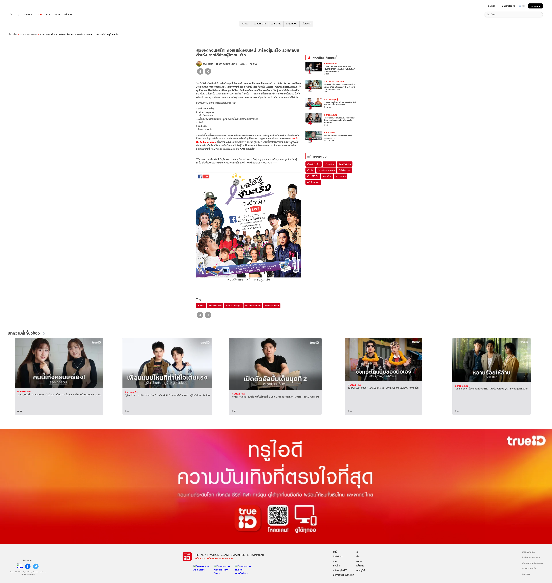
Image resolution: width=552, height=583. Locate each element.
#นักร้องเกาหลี (313, 182)
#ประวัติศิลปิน (312, 176)
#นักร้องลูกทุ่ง (344, 170)
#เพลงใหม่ (327, 176)
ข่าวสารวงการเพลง (28, 34)
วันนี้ (11, 14)
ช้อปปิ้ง (336, 565)
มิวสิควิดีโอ (276, 23)
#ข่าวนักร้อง (340, 176)
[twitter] (36, 566)
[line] (20, 566)
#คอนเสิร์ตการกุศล (233, 305)
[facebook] (28, 566)
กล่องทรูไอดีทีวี (340, 570)
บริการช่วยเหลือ (529, 568)
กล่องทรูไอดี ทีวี (508, 5)
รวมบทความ (260, 23)
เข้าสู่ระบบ (535, 6)
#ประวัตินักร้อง (345, 164)
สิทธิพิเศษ (28, 14)
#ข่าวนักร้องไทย (215, 305)
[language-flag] (520, 6)
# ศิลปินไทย (329, 132)
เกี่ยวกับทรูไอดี (528, 552)
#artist (201, 305)
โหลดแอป (492, 5)
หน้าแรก (245, 23)
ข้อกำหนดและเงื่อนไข (531, 557)
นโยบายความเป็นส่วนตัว (532, 563)
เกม (48, 14)
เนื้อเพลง (306, 23)
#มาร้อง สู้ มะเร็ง (272, 305)
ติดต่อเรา (526, 574)
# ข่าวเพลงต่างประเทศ (334, 81)
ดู (18, 14)
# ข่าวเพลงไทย (330, 63)
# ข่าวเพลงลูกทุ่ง (331, 99)
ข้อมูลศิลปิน (291, 23)
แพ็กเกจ (360, 565)
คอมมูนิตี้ (360, 570)
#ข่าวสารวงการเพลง (326, 170)
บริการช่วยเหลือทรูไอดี (343, 575)
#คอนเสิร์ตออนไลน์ (252, 305)
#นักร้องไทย (329, 164)
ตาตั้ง (57, 14)
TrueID (17, 5)
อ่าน (40, 14)
